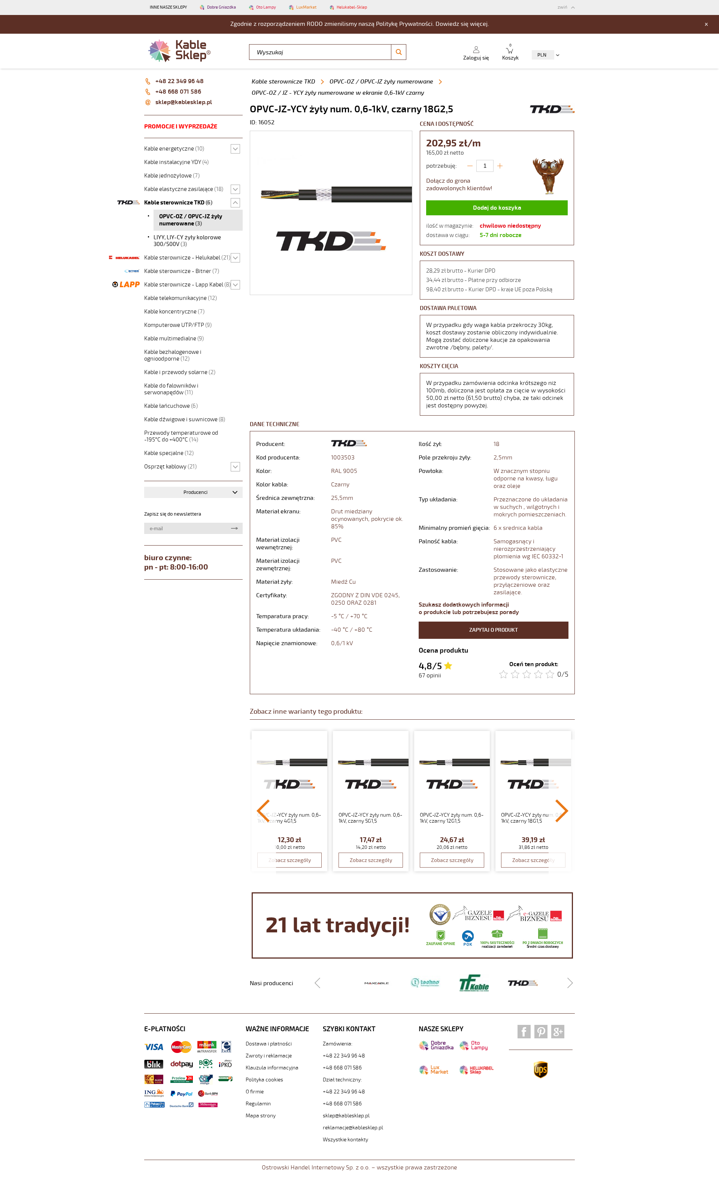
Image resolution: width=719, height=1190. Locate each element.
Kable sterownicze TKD (283, 81)
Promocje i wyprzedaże (180, 126)
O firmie (255, 1092)
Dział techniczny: (342, 1080)
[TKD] (516, 982)
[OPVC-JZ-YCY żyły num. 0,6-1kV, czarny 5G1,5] (371, 801)
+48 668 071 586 (178, 91)
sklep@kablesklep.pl (183, 102)
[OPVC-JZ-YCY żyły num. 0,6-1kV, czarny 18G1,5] (533, 801)
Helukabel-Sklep (352, 7)
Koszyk (510, 52)
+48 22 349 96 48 (179, 81)
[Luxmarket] (433, 1073)
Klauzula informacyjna (272, 1068)
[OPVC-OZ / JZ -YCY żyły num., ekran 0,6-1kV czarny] (331, 291)
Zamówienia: (337, 1044)
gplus (557, 1031)
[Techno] (418, 982)
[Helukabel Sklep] (476, 1073)
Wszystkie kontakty (345, 1139)
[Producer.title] (552, 115)
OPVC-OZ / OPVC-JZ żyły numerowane (381, 81)
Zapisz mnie (234, 528)
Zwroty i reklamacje (269, 1056)
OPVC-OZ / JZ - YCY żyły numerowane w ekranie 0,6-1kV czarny (338, 93)
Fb (524, 1031)
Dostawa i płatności (269, 1044)
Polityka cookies (264, 1080)
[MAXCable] (370, 983)
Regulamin (258, 1104)
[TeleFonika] (467, 982)
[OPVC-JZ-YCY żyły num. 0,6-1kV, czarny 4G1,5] (289, 801)
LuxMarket (306, 7)
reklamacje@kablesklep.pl (353, 1127)
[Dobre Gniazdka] (436, 1049)
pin (540, 1031)
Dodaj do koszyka (497, 208)
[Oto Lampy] (473, 1049)
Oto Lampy (266, 7)
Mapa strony (261, 1115)
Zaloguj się (476, 58)
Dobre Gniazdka (221, 7)
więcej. (479, 24)
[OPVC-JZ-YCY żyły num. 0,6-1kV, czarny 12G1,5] (452, 801)
